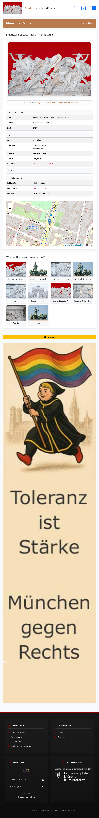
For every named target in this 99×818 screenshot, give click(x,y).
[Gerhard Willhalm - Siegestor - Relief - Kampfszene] (16, 269)
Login (60, 732)
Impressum (16, 737)
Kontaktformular (18, 732)
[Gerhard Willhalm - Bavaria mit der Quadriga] (38, 269)
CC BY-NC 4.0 (73, 103)
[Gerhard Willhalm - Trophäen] (16, 313)
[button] (49, 221)
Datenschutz (16, 741)
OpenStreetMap (77, 245)
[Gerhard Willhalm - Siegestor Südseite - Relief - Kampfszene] (61, 290)
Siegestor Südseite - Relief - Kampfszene (52, 103)
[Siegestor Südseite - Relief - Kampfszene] (49, 69)
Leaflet (67, 245)
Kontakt (50, 337)
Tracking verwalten (26, 796)
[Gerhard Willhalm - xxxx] (16, 290)
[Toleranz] (49, 522)
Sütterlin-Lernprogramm (22, 746)
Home (82, 23)
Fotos (90, 23)
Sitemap (61, 737)
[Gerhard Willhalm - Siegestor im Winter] (38, 290)
